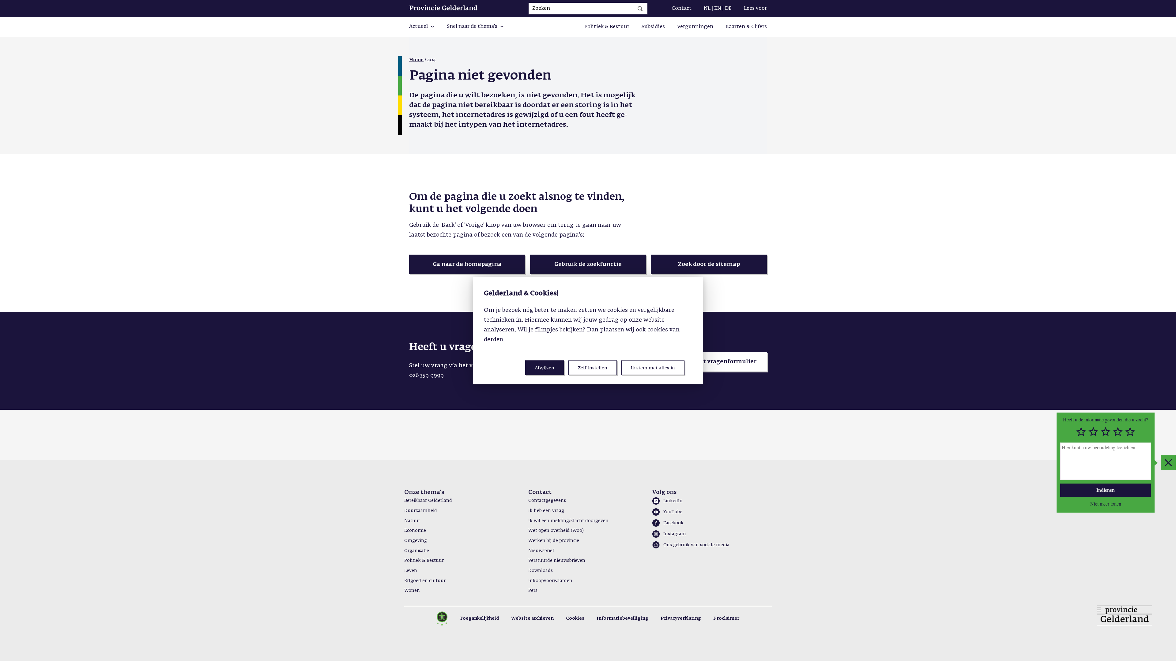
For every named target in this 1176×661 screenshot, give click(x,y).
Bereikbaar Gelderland (428, 501)
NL (707, 8)
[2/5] (1093, 431)
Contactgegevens (547, 501)
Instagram (674, 534)
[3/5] (1105, 431)
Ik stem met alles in (653, 367)
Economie (415, 530)
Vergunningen (695, 26)
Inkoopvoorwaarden (550, 581)
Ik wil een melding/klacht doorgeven (568, 521)
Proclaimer (726, 618)
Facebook (673, 523)
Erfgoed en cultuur (425, 581)
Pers (532, 590)
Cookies (575, 618)
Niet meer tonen (1105, 503)
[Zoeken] (640, 8)
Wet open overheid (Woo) (556, 530)
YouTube (672, 512)
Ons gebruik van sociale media (696, 545)
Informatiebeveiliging (622, 618)
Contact (682, 8)
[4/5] (1118, 431)
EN (717, 8)
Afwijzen (544, 367)
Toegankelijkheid (479, 618)
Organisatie (416, 551)
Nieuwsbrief (541, 551)
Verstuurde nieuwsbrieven (556, 560)
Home (416, 60)
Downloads (540, 571)
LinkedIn (673, 501)
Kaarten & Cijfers (746, 26)
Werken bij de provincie (553, 541)
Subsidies (653, 26)
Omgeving (415, 541)
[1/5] (1081, 431)
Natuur (412, 521)
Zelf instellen (592, 367)
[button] (422, 27)
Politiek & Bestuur (606, 26)
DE (728, 8)
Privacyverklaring (681, 618)
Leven (410, 571)
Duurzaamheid (420, 511)
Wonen (412, 590)
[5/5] (1130, 431)
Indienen (1105, 489)
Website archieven (532, 618)
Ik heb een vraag (546, 511)
